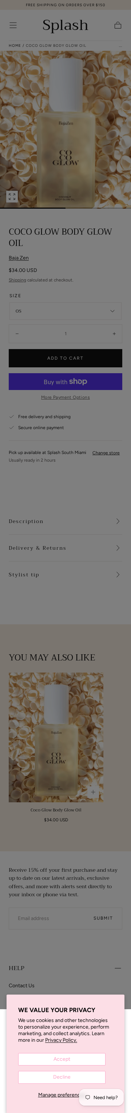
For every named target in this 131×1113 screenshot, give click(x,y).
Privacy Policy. (61, 1040)
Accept (61, 1059)
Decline (62, 1077)
